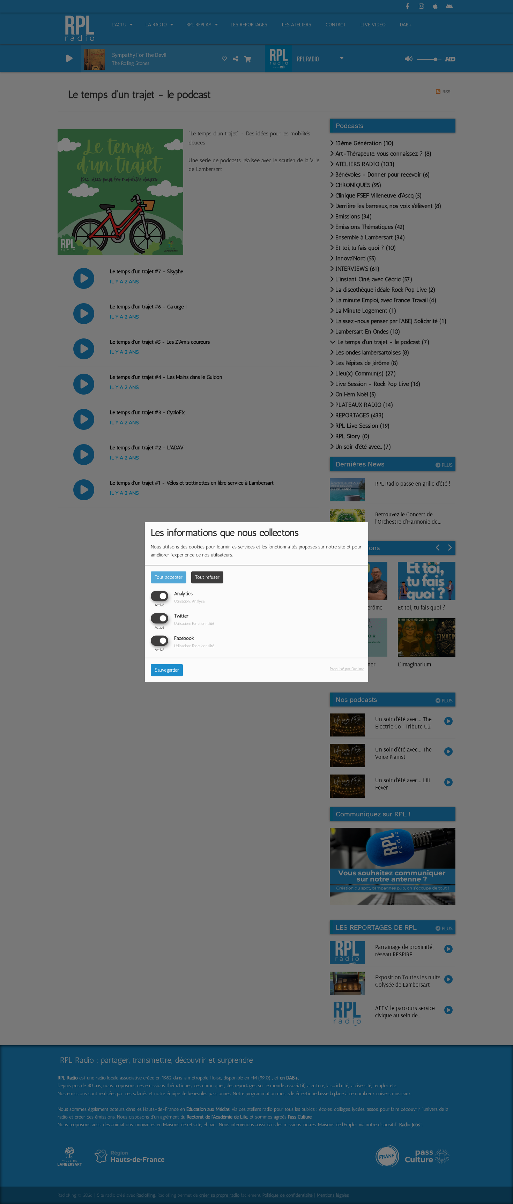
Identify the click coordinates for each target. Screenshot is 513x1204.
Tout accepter (169, 577)
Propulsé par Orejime (347, 668)
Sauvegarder (167, 670)
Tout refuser (207, 577)
